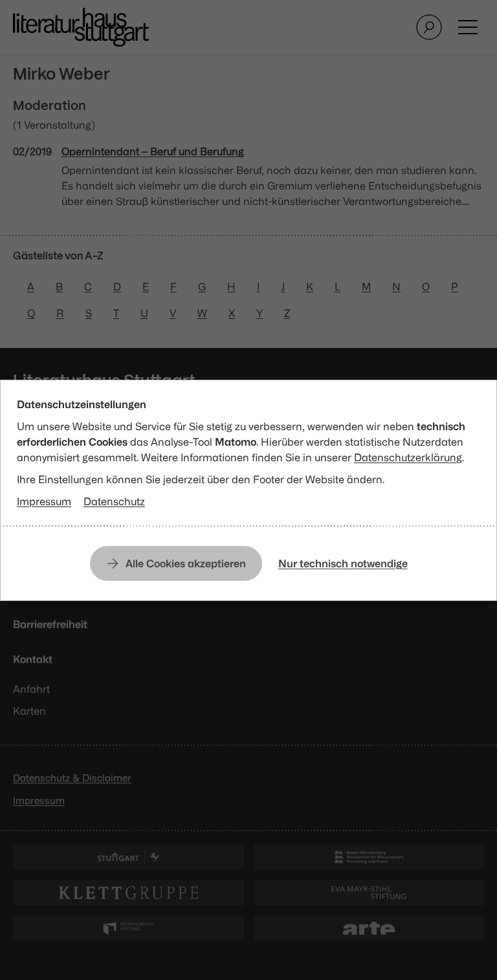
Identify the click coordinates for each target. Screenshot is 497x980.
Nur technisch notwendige (343, 563)
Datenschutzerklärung (408, 457)
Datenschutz (114, 501)
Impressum (44, 501)
